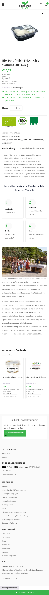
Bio (15, 140)
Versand (7, 79)
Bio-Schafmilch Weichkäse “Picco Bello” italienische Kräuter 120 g (36, 377)
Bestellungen (6, 548)
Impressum (6, 486)
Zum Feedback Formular (14, 433)
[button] (43, 14)
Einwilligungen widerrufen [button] (11, 519)
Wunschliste (6, 545)
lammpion (27, 140)
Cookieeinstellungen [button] (10, 523)
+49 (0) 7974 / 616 (16, 566)
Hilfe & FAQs (6, 453)
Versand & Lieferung (9, 501)
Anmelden (5, 552)
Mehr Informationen (9, 475)
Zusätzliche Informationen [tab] (32, 148)
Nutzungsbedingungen (10, 494)
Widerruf (5, 508)
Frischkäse (15, 136)
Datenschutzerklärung (9, 497)
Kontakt (4, 457)
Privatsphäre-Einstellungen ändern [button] (14, 512)
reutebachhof (38, 140)
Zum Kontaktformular (9, 578)
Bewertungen (17, 88)
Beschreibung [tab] (8, 148)
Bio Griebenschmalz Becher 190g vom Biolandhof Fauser (13, 377)
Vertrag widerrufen (9, 587)
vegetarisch (7, 143)
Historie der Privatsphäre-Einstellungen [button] (15, 516)
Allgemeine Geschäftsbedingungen (14, 490)
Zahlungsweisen (7, 505)
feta (19, 140)
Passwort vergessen (9, 556)
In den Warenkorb (26, 592)
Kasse (4, 541)
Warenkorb (6, 537)
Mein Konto (6, 533)
